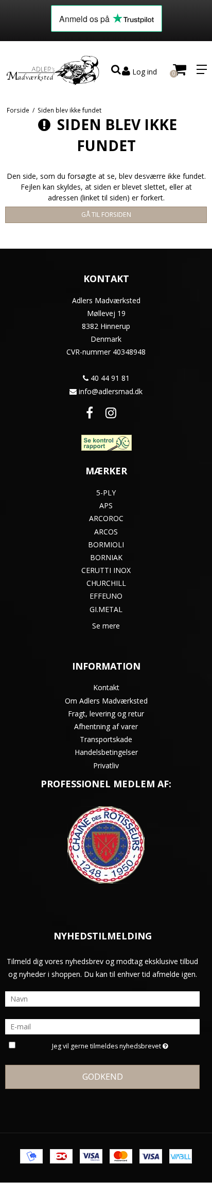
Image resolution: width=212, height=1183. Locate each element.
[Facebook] (89, 412)
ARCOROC (106, 518)
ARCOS (106, 532)
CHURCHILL (106, 583)
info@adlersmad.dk (111, 391)
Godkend (102, 1076)
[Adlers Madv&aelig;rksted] (53, 69)
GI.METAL (106, 609)
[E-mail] (102, 1026)
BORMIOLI (106, 544)
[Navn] (102, 998)
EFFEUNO (106, 596)
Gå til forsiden (106, 214)
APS (106, 505)
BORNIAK (106, 557)
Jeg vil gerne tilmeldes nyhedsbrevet (107, 1044)
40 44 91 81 (109, 378)
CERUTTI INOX (106, 570)
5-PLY (106, 492)
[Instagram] (110, 412)
